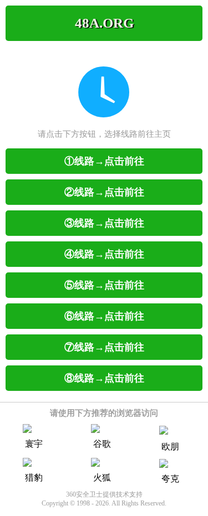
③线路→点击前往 (104, 223)
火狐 (102, 477)
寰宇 (34, 443)
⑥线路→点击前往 (104, 316)
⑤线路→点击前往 (104, 285)
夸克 (170, 478)
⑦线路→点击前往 (104, 347)
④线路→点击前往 (104, 254)
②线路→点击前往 (104, 192)
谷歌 (102, 443)
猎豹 (34, 477)
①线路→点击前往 (104, 161)
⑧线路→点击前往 (104, 378)
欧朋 (170, 446)
